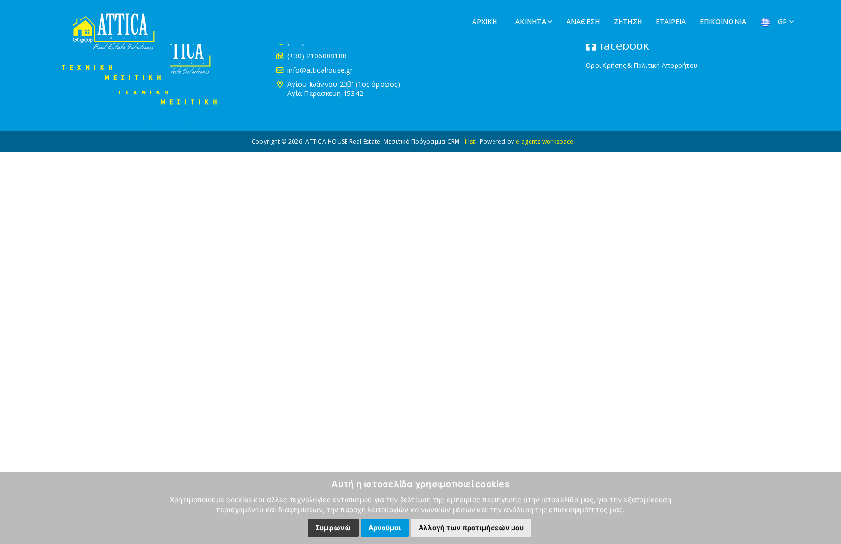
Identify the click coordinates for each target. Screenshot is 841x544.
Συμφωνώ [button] (333, 528)
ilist (470, 141)
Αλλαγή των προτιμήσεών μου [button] (471, 528)
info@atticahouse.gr (320, 70)
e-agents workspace (545, 141)
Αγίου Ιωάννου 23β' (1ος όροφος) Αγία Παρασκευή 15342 (343, 88)
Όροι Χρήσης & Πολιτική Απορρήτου (641, 65)
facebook (622, 45)
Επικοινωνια (724, 21)
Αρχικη (485, 21)
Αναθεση (584, 21)
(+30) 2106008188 (317, 55)
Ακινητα (531, 21)
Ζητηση (629, 21)
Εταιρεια (672, 21)
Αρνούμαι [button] (384, 528)
